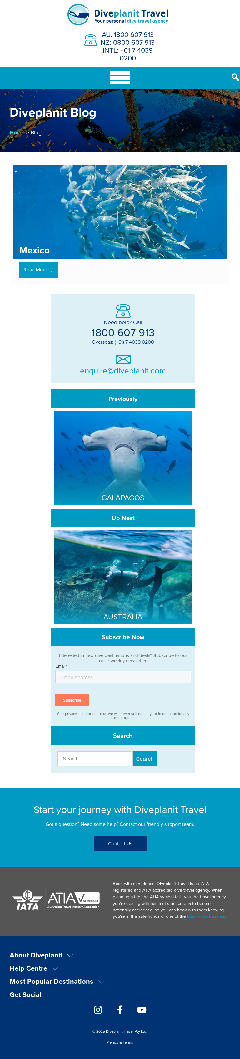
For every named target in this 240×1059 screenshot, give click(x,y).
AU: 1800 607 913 (128, 34)
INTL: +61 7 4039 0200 (128, 54)
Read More (35, 269)
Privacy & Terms (120, 1042)
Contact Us (120, 843)
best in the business (207, 916)
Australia (122, 616)
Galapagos (123, 497)
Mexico (34, 250)
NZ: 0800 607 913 (128, 42)
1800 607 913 (123, 332)
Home (17, 132)
